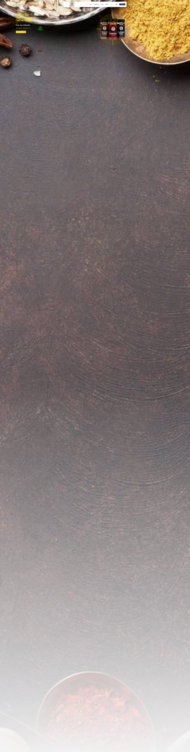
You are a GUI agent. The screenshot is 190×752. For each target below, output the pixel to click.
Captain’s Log (96, 4)
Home (86, 4)
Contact (106, 4)
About (102, 4)
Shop (91, 4)
